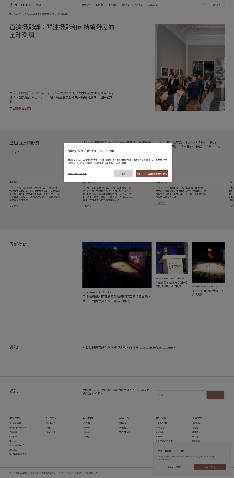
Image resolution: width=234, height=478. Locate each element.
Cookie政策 (121, 162)
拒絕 (123, 173)
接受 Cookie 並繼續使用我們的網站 (152, 173)
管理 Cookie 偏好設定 (77, 173)
